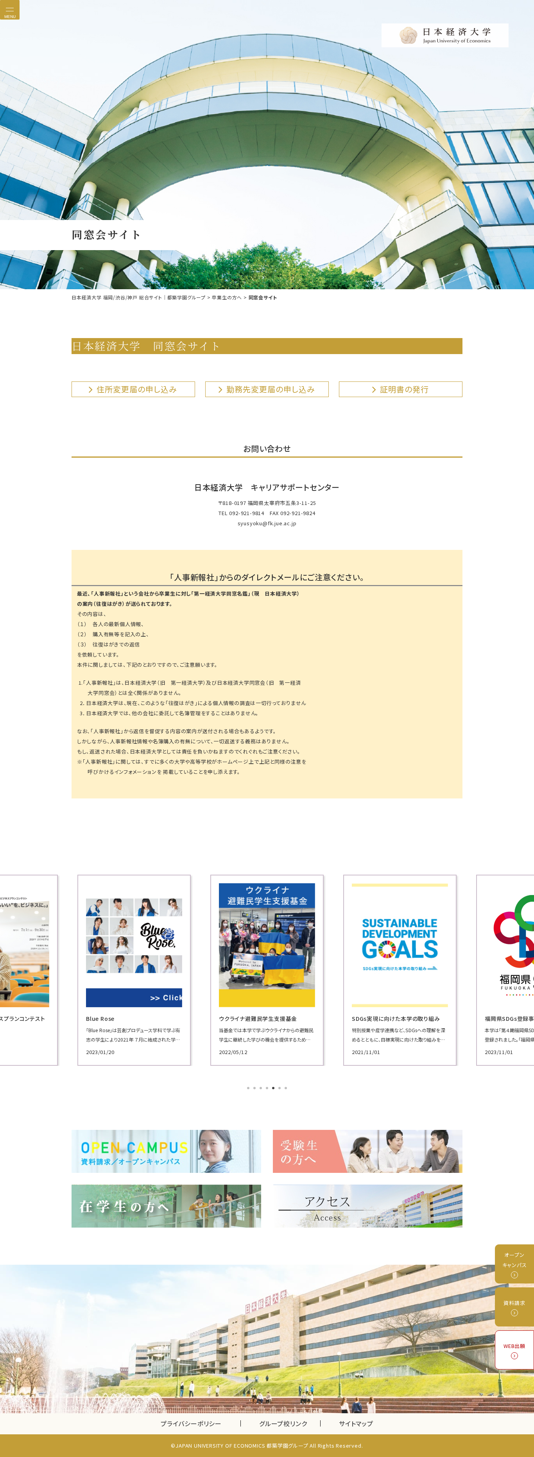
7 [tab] (287, 1089)
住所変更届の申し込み (137, 389)
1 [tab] (249, 1089)
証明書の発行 (404, 389)
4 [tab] (268, 1089)
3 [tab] (261, 1089)
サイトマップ (356, 1423)
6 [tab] (280, 1089)
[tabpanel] (134, 970)
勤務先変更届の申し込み (270, 389)
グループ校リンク (289, 1423)
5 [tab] (274, 1089)
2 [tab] (255, 1089)
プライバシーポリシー (191, 1423)
